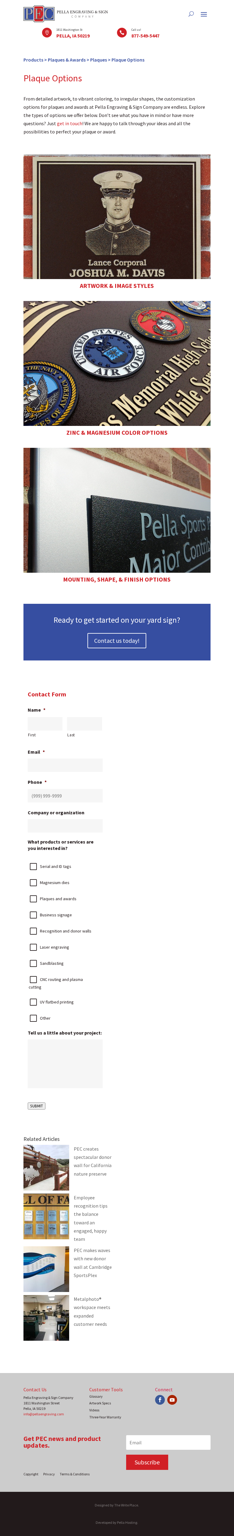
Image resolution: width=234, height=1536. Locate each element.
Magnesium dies (54, 882)
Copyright (30, 1474)
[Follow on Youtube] (172, 1400)
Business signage (56, 915)
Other (45, 1018)
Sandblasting (52, 963)
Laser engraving (54, 947)
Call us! (136, 30)
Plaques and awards (58, 898)
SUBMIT (36, 1106)
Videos (94, 1410)
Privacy (49, 1474)
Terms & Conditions (75, 1474)
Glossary (96, 1396)
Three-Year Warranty (105, 1417)
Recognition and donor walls (65, 931)
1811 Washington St (69, 30)
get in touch (69, 123)
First (32, 735)
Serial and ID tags (55, 866)
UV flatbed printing (57, 1002)
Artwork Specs (100, 1403)
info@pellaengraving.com (43, 1414)
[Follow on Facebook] (160, 1400)
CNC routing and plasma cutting (56, 983)
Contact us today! (117, 640)
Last (71, 735)
